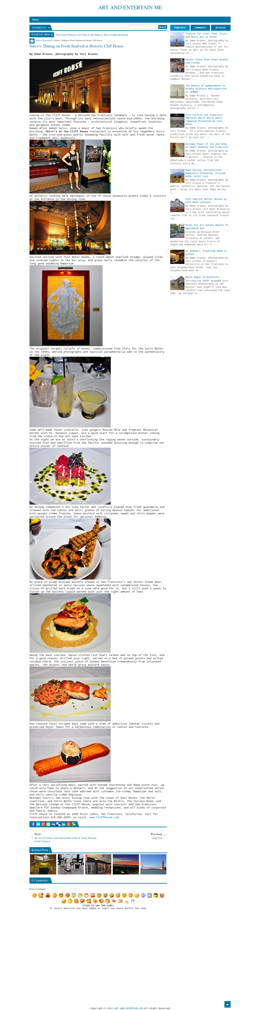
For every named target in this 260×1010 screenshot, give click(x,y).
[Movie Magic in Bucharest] (177, 283)
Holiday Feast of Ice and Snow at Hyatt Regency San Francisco (206, 146)
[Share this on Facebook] (33, 824)
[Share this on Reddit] (68, 824)
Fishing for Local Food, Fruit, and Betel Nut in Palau (206, 35)
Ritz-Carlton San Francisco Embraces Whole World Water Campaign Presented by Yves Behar (203, 120)
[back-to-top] (227, 1004)
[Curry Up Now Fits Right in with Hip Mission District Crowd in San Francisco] (98, 864)
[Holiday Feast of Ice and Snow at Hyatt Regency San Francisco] (177, 150)
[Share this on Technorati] (74, 824)
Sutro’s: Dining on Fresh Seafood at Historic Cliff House (76, 46)
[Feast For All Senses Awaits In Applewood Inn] (177, 231)
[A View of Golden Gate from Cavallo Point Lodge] (153, 864)
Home (35, 19)
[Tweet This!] (38, 824)
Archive (221, 27)
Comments (200, 27)
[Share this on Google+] (43, 824)
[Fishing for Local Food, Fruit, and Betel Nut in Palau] (177, 39)
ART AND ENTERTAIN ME (130, 7)
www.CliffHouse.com (104, 817)
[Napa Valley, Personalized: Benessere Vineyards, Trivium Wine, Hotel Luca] (177, 176)
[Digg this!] (53, 824)
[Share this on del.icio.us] (58, 824)
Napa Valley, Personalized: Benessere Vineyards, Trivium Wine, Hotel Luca (205, 173)
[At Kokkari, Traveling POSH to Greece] (177, 257)
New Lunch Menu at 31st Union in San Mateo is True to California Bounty (92, 34)
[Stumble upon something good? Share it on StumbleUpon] (48, 824)
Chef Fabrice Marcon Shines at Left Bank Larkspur (206, 201)
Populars (180, 27)
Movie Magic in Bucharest (202, 277)
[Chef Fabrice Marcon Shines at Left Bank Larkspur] (177, 205)
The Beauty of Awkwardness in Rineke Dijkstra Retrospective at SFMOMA (206, 89)
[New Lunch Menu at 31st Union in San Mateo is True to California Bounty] (71, 864)
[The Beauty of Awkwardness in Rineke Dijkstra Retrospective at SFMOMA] (177, 91)
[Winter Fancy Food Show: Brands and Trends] (177, 65)
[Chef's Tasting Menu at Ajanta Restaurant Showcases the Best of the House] (43, 864)
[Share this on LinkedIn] (63, 824)
